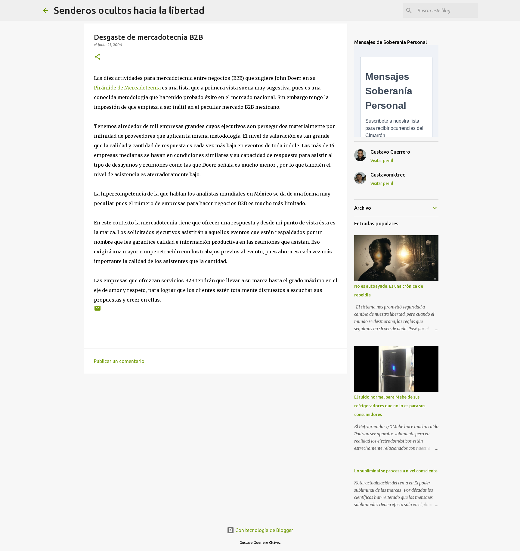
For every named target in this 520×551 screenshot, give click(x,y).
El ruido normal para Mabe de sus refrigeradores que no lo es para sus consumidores (389, 406)
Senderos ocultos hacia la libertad (129, 10)
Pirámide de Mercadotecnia (128, 88)
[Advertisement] (216, 425)
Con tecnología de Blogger (263, 530)
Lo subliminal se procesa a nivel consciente (396, 470)
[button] (97, 57)
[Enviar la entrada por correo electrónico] (97, 310)
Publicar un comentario (119, 361)
